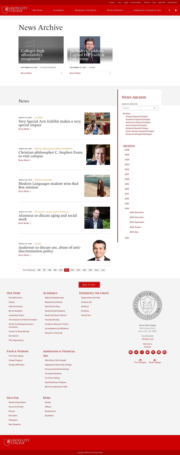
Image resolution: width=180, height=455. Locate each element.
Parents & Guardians (17, 402)
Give (154, 2)
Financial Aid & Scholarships (57, 369)
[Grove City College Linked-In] (164, 352)
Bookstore (49, 415)
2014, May (134, 232)
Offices (48, 407)
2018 (127, 189)
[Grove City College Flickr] (159, 352)
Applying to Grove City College (58, 365)
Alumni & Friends (16, 407)
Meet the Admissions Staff (56, 387)
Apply (126, 2)
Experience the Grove (94, 293)
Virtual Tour (86, 315)
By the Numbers (15, 311)
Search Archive (130, 104)
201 (66, 270)
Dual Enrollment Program (55, 382)
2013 (127, 238)
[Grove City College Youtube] (148, 352)
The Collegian (140, 362)
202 (72, 270)
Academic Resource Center (56, 324)
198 (49, 270)
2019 (127, 184)
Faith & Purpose (18, 351)
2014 (127, 208)
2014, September (137, 222)
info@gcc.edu (147, 339)
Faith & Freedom (16, 306)
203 (78, 270)
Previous (31, 270)
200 (61, 270)
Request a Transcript (53, 333)
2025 (127, 155)
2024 (127, 159)
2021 (127, 174)
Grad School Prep (52, 306)
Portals (48, 402)
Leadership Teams (16, 315)
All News (39, 118)
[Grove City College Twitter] (136, 352)
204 (84, 270)
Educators (13, 415)
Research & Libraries (53, 302)
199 (55, 270)
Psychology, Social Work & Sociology (52, 212)
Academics (50, 293)
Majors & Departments (54, 297)
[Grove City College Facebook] (131, 352)
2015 (127, 203)
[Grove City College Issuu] (153, 352)
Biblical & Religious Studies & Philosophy (53, 149)
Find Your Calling (16, 356)
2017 (127, 194)
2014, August (135, 227)
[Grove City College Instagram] (142, 352)
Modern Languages (43, 180)
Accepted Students (53, 373)
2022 (127, 169)
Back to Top (88, 285)
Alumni (38, 244)
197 (44, 270)
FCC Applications (16, 340)
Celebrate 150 (172, 2)
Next (97, 270)
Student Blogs (155, 362)
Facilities (85, 311)
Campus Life (86, 302)
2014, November (137, 217)
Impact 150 (161, 2)
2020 (127, 179)
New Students (15, 424)
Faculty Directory (52, 319)
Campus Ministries (16, 365)
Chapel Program (15, 360)
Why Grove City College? (55, 360)
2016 (127, 199)
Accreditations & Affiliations (57, 328)
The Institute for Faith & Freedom (23, 319)
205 (90, 270)
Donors (12, 411)
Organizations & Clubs (90, 297)
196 (39, 270)
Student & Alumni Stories (55, 315)
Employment (50, 411)
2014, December (137, 212)
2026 (127, 150)
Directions (147, 344)
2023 (127, 164)
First (25, 270)
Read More (23, 129)
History (12, 302)
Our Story (13, 293)
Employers (13, 420)
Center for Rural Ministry (19, 331)
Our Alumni (13, 336)
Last (103, 270)
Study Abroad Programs (55, 311)
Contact (147, 347)
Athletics (147, 2)
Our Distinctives (15, 297)
